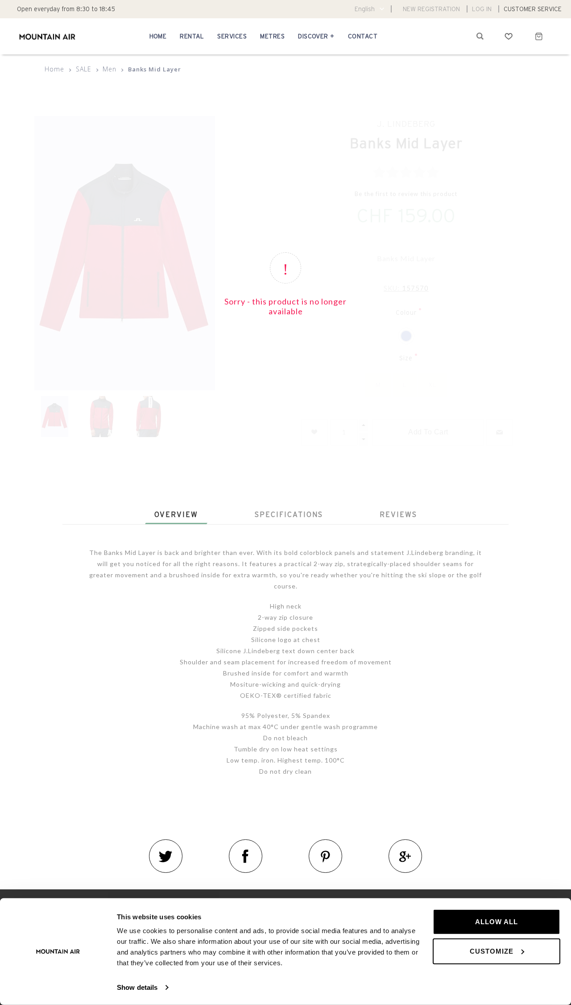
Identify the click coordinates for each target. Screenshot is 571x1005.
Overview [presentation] (176, 514)
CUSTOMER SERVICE (533, 9)
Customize (491, 951)
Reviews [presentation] (398, 514)
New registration (431, 9)
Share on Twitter (165, 856)
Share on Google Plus (405, 856)
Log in (482, 9)
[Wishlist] (508, 36)
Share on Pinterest (325, 856)
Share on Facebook (245, 856)
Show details (137, 987)
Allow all (496, 922)
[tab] (176, 514)
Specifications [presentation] (289, 514)
